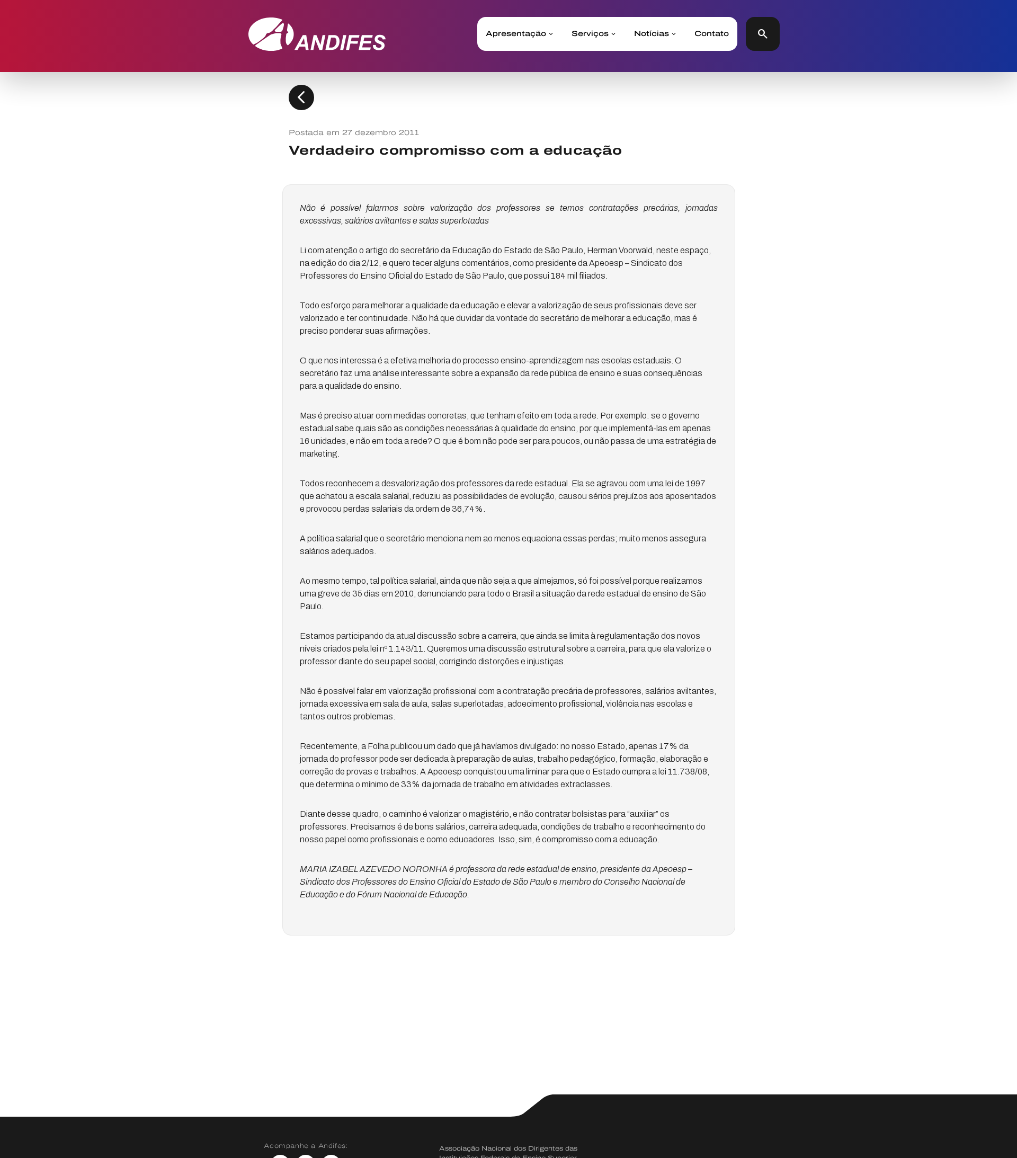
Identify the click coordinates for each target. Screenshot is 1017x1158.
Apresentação (516, 34)
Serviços (590, 34)
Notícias (651, 34)
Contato (711, 34)
